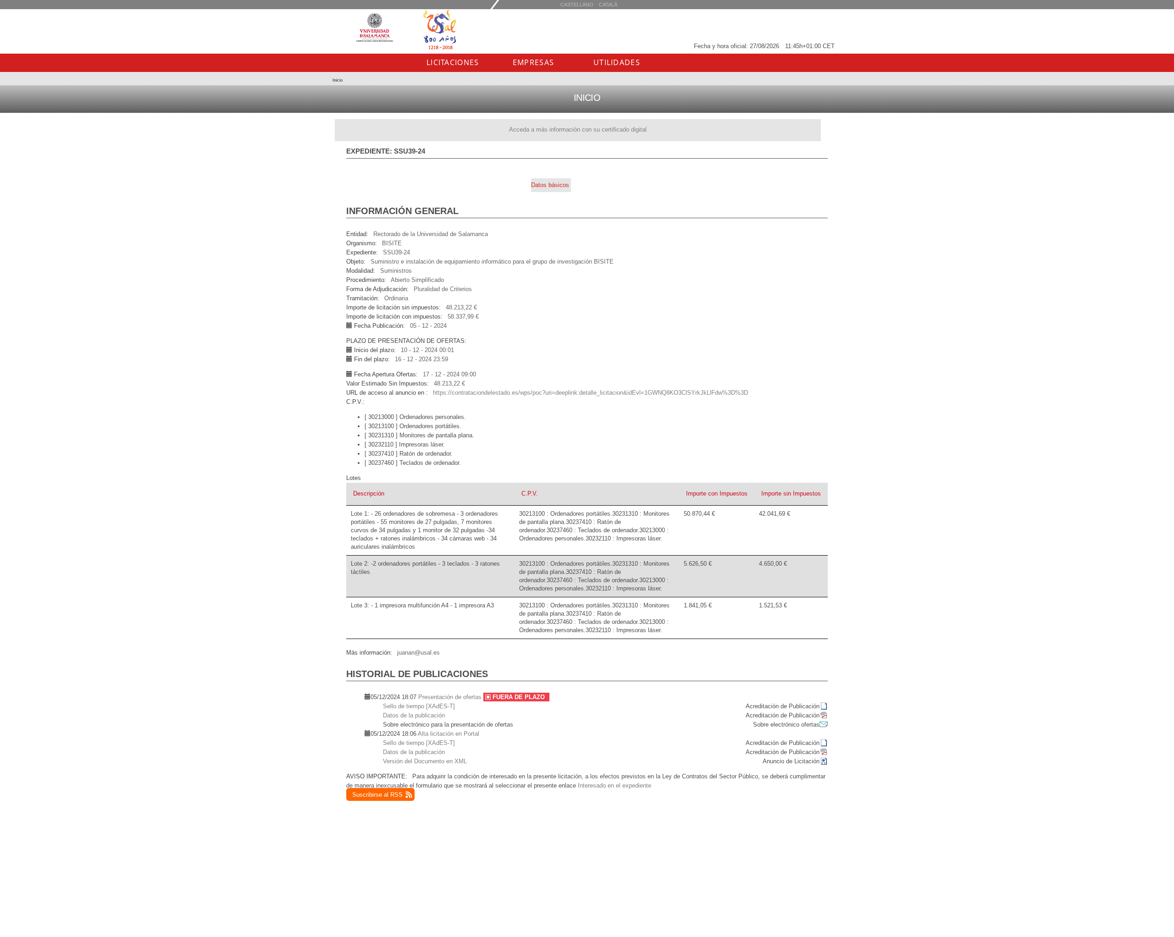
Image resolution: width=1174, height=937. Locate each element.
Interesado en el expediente (614, 785)
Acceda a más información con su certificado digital (578, 129)
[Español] (608, 4)
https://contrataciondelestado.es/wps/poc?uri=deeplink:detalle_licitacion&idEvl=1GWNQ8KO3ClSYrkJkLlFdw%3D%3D (590, 392)
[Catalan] (576, 4)
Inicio (337, 80)
